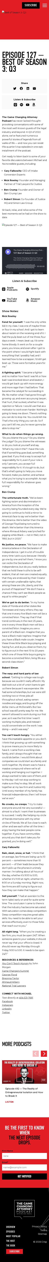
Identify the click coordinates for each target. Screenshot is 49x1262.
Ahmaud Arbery (11, 982)
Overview (10, 1227)
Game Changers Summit (15, 971)
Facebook (21, 88)
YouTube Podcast (27, 104)
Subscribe (31, 5)
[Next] (44, 1054)
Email (34, 88)
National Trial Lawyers (14, 985)
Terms (43, 1230)
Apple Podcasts (15, 104)
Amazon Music (33, 104)
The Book (10, 1245)
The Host (10, 1241)
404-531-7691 (26, 997)
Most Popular (13, 1236)
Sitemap (42, 1234)
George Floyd (9, 974)
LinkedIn (7, 1009)
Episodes (10, 1231)
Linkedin (28, 88)
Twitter (15, 88)
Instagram (7, 1005)
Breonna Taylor (10, 978)
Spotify (21, 104)
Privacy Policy (39, 1226)
